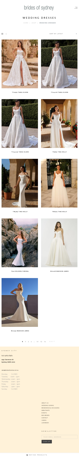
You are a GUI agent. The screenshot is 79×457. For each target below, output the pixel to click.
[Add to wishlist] (10, 62)
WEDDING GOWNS (48, 405)
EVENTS (44, 413)
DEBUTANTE (46, 410)
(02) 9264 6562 (7, 356)
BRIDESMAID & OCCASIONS (50, 408)
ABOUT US (45, 403)
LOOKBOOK (45, 422)
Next (52, 341)
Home (26, 23)
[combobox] (62, 33)
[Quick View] (29, 62)
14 (45, 341)
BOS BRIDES (45, 415)
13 (41, 341)
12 (37, 341)
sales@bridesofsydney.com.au (10, 370)
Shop (34, 23)
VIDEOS (44, 420)
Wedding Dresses (47, 23)
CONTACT (45, 418)
